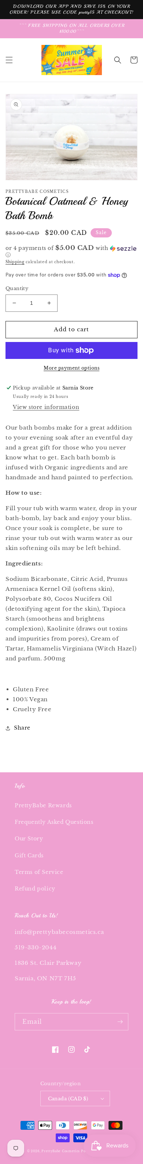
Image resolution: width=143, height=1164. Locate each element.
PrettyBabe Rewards (43, 805)
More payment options (71, 368)
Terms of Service (39, 872)
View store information (46, 407)
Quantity (17, 288)
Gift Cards (29, 855)
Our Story (29, 838)
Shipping (15, 262)
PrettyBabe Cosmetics (61, 1151)
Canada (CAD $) (68, 1099)
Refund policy (35, 888)
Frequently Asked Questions (54, 822)
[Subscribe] (120, 1021)
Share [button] (22, 727)
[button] (9, 60)
